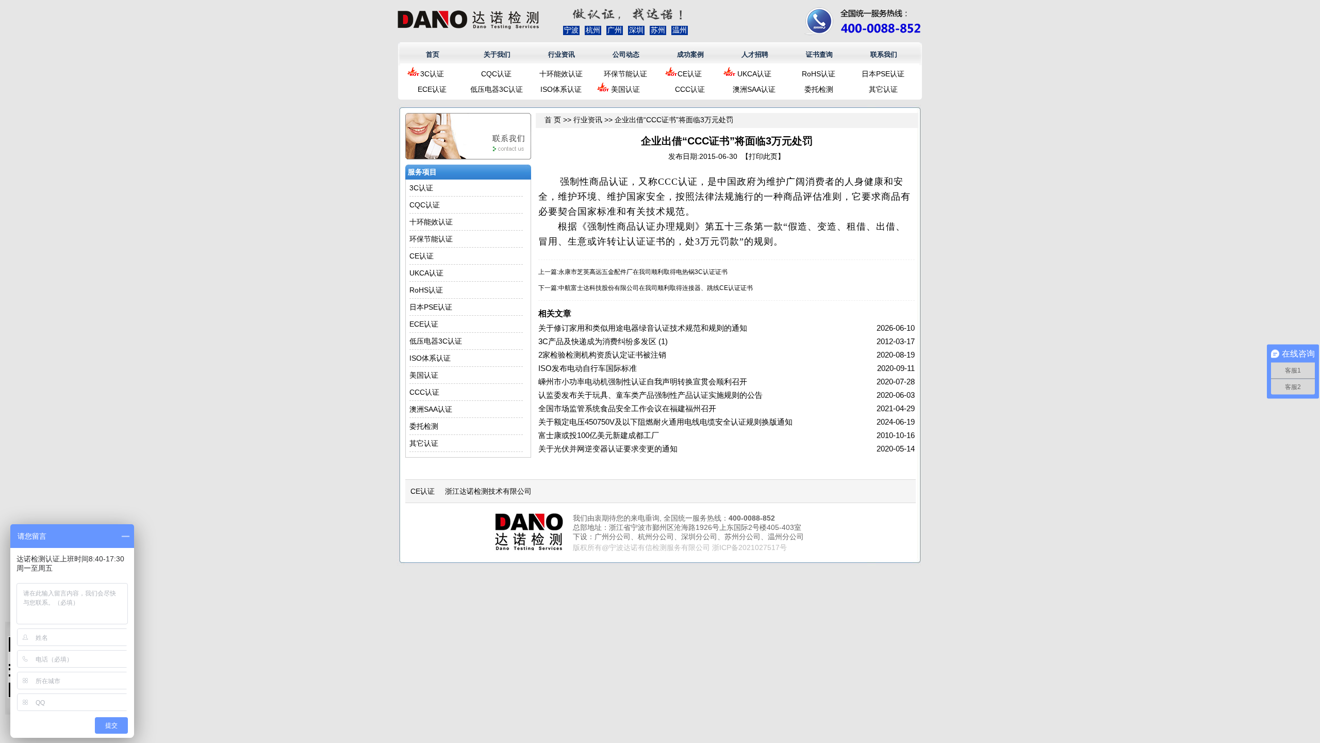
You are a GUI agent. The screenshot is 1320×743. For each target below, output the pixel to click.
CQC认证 (496, 74)
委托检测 (818, 89)
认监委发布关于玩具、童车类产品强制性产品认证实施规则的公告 (650, 395)
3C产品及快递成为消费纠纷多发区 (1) (603, 341)
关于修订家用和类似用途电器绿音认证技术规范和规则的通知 (642, 328)
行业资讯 (561, 54)
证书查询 (819, 54)
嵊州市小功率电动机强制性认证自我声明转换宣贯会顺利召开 (642, 381)
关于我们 (497, 54)
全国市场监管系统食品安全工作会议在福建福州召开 (627, 408)
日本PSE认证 (883, 74)
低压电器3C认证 (496, 89)
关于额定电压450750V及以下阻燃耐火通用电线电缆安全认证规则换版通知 (665, 421)
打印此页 (763, 156)
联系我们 (883, 54)
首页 (432, 54)
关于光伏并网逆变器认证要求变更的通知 (608, 448)
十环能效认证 (561, 74)
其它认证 (883, 89)
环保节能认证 (625, 74)
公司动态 (626, 54)
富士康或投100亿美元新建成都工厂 (598, 435)
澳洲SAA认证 (754, 89)
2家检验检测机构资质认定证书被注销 (602, 354)
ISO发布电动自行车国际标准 (587, 368)
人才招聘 (754, 54)
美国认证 (625, 89)
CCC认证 (690, 89)
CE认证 (690, 74)
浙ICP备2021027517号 (749, 547)
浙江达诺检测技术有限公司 (488, 491)
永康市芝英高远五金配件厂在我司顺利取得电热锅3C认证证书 (643, 272)
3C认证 (432, 74)
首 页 (552, 120)
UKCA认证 (754, 74)
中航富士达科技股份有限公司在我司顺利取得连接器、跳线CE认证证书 (655, 288)
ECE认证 (432, 89)
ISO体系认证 (561, 89)
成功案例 (690, 54)
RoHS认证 (818, 74)
